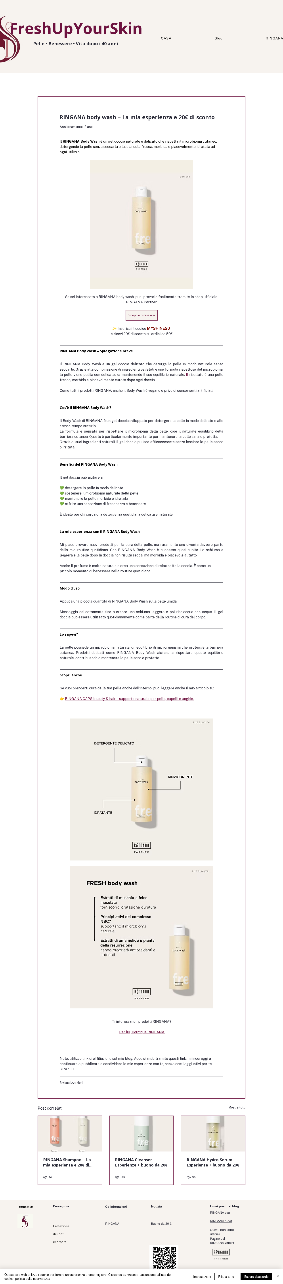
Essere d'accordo (256, 1276)
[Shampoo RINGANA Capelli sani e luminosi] (70, 1133)
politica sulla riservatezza (32, 1278)
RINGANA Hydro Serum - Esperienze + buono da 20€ (213, 1162)
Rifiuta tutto (226, 1276)
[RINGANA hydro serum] (213, 1133)
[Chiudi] (277, 1276)
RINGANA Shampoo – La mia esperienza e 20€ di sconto (67, 1162)
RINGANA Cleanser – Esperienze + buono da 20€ (141, 1162)
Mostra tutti (236, 1107)
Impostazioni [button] (202, 1276)
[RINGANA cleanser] (142, 1133)
